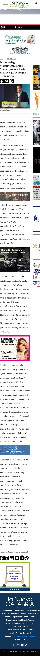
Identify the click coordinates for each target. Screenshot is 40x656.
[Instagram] (18, 645)
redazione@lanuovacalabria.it (24, 636)
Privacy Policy (33, 651)
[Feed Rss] (26, 645)
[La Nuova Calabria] (19, 4)
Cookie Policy (24, 651)
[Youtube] (22, 645)
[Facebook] (14, 645)
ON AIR (19, 27)
